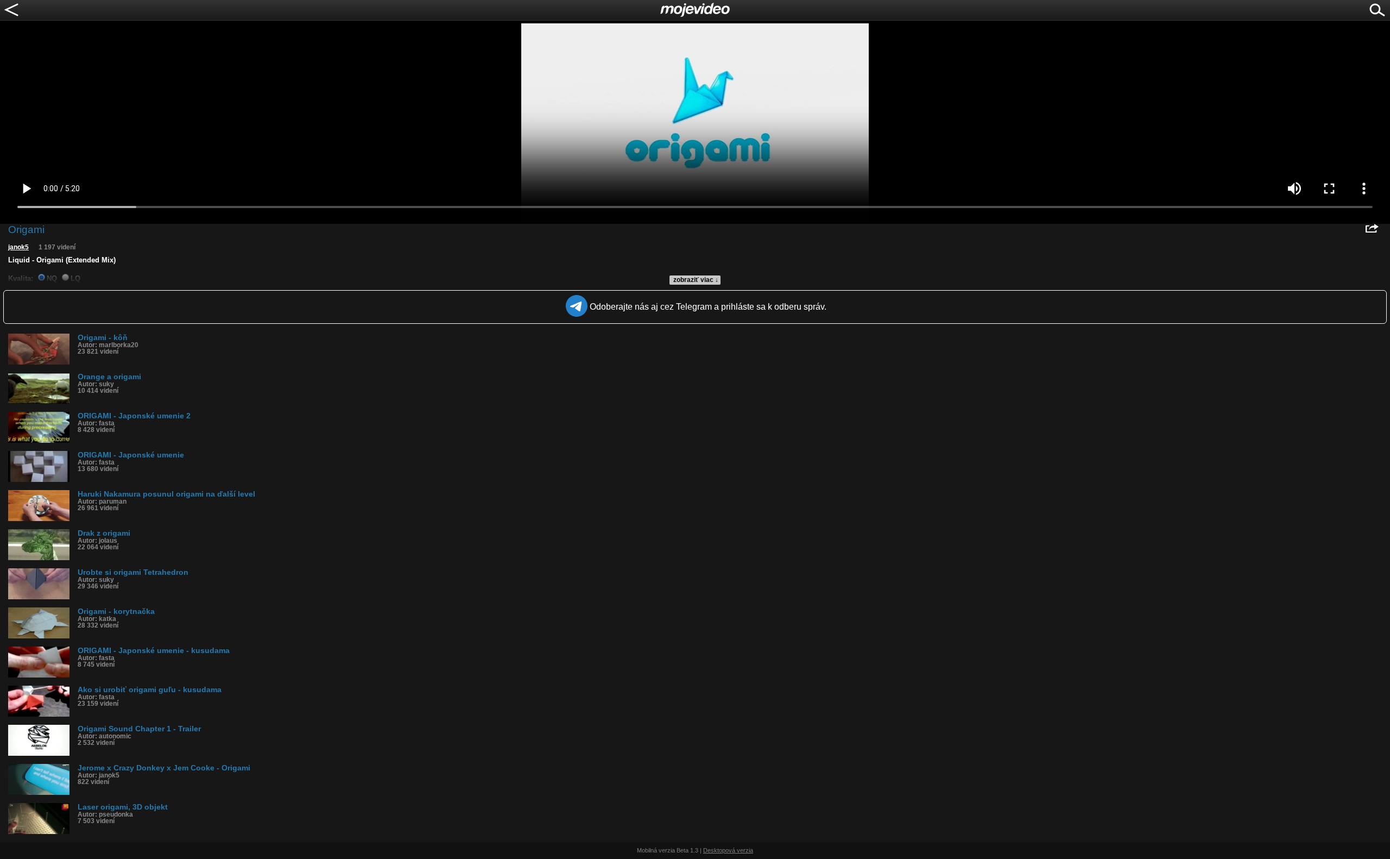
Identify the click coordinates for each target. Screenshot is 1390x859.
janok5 (18, 247)
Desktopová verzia (728, 850)
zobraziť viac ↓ (695, 280)
